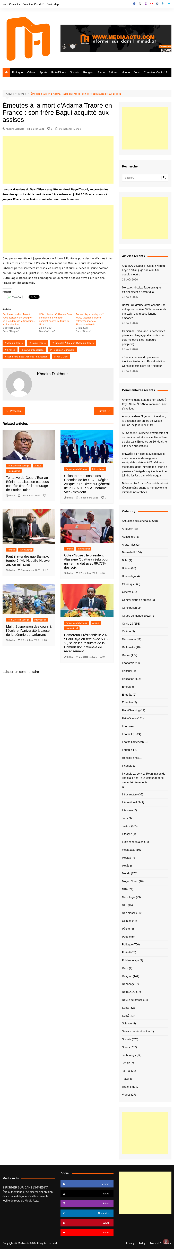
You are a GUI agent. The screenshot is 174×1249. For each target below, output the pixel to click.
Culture (126, 631)
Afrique (113, 72)
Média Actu (31, 1200)
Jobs (137, 72)
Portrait (126, 952)
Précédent (15, 410)
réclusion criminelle (63, 349)
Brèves (126, 568)
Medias (126, 857)
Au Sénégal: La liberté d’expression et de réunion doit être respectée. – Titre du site (145, 437)
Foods (126, 726)
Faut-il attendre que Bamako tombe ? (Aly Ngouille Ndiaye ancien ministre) (28, 560)
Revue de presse (132, 999)
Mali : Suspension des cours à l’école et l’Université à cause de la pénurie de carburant (28, 630)
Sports (43, 72)
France (11, 349)
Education (128, 678)
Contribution (129, 607)
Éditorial (127, 671)
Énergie (127, 686)
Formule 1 (128, 749)
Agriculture (128, 536)
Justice (126, 826)
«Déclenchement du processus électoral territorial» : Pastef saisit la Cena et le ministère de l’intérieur (143, 361)
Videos (31, 72)
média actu (128, 849)
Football (127, 734)
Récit (125, 968)
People (126, 936)
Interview (127, 810)
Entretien (127, 702)
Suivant (102, 410)
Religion (88, 72)
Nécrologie (128, 897)
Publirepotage (130, 960)
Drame (126, 655)
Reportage (128, 984)
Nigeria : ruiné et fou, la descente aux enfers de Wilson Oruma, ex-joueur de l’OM (144, 420)
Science (127, 1023)
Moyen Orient (130, 881)
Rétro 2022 (128, 992)
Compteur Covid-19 (33, 4)
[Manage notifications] (166, 1241)
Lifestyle (127, 834)
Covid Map (53, 4)
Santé (125, 1015)
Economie (128, 663)
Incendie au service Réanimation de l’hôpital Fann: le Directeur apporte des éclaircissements (143, 778)
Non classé (129, 913)
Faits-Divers (58, 72)
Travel (125, 1078)
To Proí (126, 1071)
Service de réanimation (136, 1031)
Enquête (127, 694)
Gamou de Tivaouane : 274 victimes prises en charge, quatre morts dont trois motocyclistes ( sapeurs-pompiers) (143, 338)
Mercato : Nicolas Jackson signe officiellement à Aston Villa (141, 289)
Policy (142, 1243)
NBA (125, 889)
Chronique (128, 584)
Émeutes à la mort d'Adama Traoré (74, 343)
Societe (74, 72)
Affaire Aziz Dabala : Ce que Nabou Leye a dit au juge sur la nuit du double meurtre (143, 270)
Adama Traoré (15, 343)
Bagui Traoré (39, 343)
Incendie (127, 765)
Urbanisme (128, 1086)
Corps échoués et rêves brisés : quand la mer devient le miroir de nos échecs (145, 488)
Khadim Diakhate (15, 128)
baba (12, 495)
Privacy (130, 1243)
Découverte (129, 639)
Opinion (127, 921)
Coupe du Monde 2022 (136, 615)
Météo (125, 865)
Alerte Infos (129, 544)
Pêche (126, 928)
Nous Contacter (11, 4)
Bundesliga (129, 576)
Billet (125, 560)
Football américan (133, 742)
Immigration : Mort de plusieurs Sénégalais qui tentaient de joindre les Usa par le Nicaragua (144, 471)
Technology (129, 1055)
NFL (124, 905)
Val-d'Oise (62, 356)
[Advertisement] (58, 160)
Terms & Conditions (160, 1243)
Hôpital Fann (130, 757)
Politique (17, 72)
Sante (101, 72)
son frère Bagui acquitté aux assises (27, 356)
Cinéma (127, 592)
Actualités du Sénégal (18, 465)
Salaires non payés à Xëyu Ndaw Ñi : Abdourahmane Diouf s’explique (144, 404)
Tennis (126, 1063)
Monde (125, 72)
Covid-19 (127, 623)
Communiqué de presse (136, 599)
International (65, 128)
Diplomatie (128, 647)
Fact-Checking (131, 710)
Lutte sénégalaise (132, 842)
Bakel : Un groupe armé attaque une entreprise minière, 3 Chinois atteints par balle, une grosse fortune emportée (144, 311)
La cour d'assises (34, 349)
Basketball (128, 552)
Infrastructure (130, 794)
